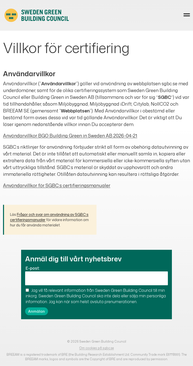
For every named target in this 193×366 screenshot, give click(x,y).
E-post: (33, 268)
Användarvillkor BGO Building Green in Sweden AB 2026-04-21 (70, 135)
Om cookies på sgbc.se (96, 348)
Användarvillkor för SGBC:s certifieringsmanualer (56, 185)
